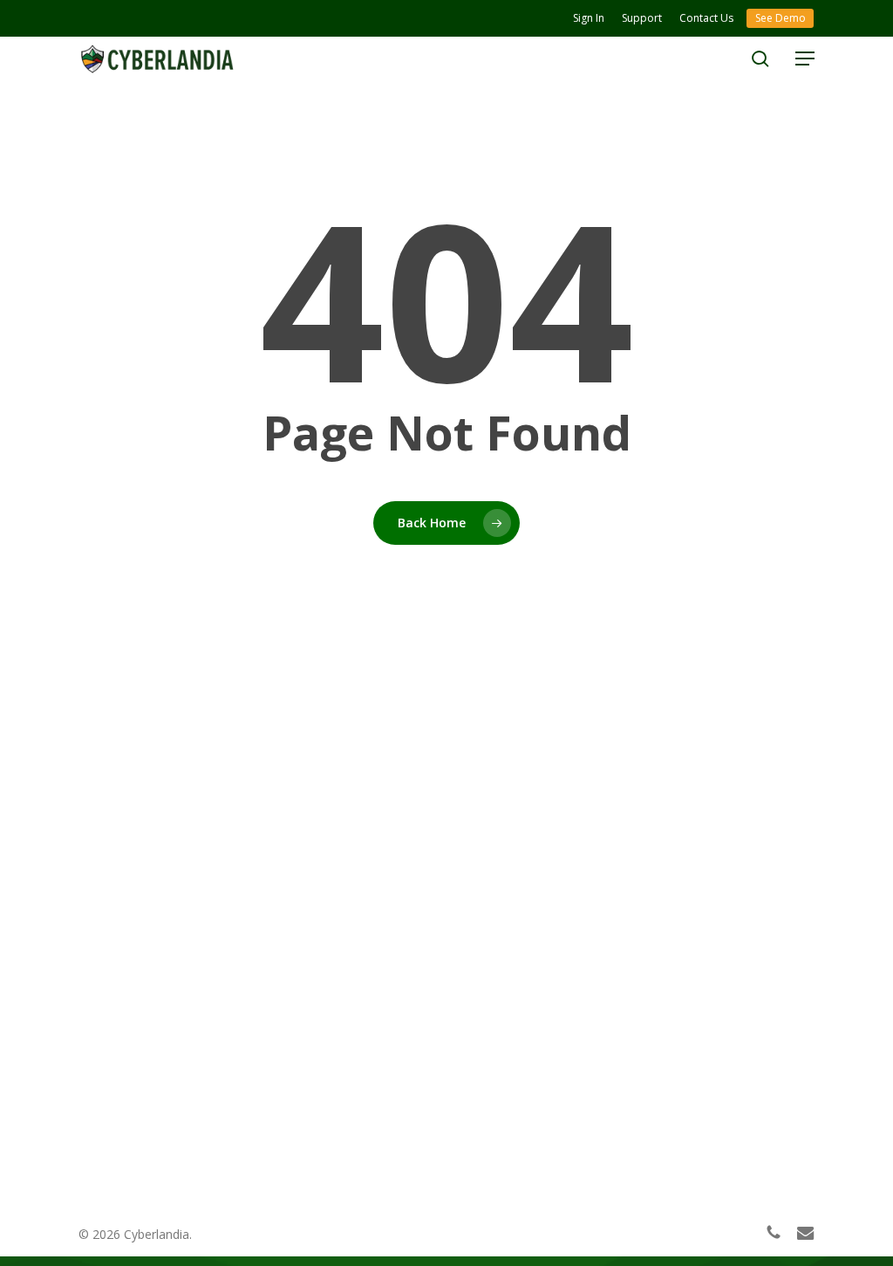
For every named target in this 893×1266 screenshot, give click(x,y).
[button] (805, 58)
